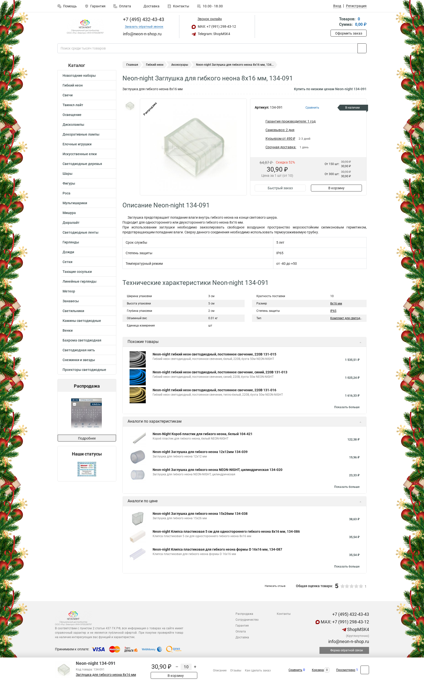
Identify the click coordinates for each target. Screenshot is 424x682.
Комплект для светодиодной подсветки (358, 318)
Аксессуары (179, 64)
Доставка (151, 6)
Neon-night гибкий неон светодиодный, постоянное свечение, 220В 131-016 (214, 390)
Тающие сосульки (77, 272)
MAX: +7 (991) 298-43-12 (216, 26)
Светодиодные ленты (80, 232)
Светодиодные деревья (82, 164)
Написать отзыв (275, 586)
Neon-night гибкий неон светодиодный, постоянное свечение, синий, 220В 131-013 (220, 372)
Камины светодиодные (82, 321)
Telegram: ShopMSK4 (213, 34)
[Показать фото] (129, 106)
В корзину (336, 188)
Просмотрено (345, 670)
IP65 (333, 311)
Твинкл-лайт (73, 105)
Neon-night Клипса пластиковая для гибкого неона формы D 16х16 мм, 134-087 (217, 549)
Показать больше (346, 407)
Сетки (67, 262)
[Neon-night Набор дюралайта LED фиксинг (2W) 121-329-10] (88, 413)
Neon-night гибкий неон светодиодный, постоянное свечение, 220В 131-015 (214, 354)
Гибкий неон (73, 85)
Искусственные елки (80, 154)
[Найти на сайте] (362, 48)
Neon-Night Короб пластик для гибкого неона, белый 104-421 (202, 434)
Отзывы (235, 670)
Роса (66, 193)
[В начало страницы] (364, 670)
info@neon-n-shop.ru (348, 641)
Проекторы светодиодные (84, 370)
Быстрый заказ (280, 188)
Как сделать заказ (258, 670)
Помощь (70, 6)
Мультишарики (75, 203)
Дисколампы (73, 124)
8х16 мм (336, 303)
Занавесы (71, 301)
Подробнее (87, 438)
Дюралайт (71, 223)
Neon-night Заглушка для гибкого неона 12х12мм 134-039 (200, 452)
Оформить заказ (348, 33)
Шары (67, 174)
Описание (219, 670)
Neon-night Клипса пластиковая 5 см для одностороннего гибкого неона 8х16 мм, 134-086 (226, 531)
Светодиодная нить (79, 350)
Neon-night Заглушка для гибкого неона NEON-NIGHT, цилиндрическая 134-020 (217, 470)
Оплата (125, 6)
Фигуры (69, 183)
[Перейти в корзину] (334, 22)
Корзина (318, 670)
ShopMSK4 (357, 629)
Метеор (69, 291)
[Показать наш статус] (86, 469)
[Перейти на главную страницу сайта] (85, 26)
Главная (132, 64)
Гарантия (98, 6)
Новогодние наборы (79, 75)
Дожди (68, 252)
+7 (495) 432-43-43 (143, 19)
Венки (68, 330)
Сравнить (295, 670)
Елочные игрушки (77, 144)
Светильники (73, 311)
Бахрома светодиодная (82, 340)
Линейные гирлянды (79, 281)
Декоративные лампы (81, 134)
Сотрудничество (247, 619)
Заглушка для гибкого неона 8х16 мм (106, 675)
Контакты (181, 6)
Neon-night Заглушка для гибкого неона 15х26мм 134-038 (200, 514)
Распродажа (244, 614)
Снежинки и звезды (79, 360)
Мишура (69, 213)
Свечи (68, 95)
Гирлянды (71, 242)
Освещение (72, 115)
